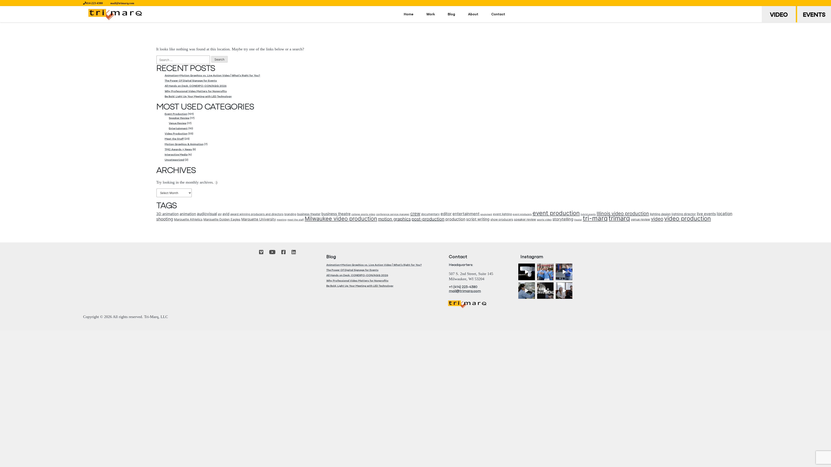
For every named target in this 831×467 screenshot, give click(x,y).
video (657, 219)
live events (706, 213)
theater (578, 219)
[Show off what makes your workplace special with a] (526, 290)
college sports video (363, 214)
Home (408, 14)
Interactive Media (176, 154)
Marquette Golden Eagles (221, 219)
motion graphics (394, 219)
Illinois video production (623, 213)
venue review (640, 219)
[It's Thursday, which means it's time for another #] (564, 272)
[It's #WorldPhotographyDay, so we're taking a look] (545, 272)
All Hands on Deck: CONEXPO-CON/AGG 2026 (196, 86)
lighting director (684, 214)
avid (225, 214)
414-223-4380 (94, 3)
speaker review (525, 219)
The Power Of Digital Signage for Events (191, 80)
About (473, 14)
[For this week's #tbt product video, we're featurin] (526, 272)
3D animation (167, 214)
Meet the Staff (174, 139)
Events (814, 15)
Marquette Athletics (188, 219)
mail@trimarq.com (122, 3)
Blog (451, 14)
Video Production (176, 133)
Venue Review (177, 123)
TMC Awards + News (178, 149)
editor (446, 213)
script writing (478, 219)
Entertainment (178, 128)
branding (290, 214)
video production (687, 218)
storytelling (562, 219)
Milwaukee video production (341, 218)
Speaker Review (179, 118)
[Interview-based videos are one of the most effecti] (564, 290)
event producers (522, 214)
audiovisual (207, 213)
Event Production (176, 114)
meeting (282, 219)
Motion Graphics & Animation (184, 144)
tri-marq (595, 218)
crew (415, 213)
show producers (501, 219)
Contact (498, 14)
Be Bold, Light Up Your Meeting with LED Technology (198, 96)
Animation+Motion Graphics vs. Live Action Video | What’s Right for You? (212, 75)
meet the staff (295, 219)
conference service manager (392, 214)
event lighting (502, 214)
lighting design (660, 214)
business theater (308, 214)
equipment (486, 214)
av (220, 214)
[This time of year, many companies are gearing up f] (545, 290)
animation (188, 214)
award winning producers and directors (256, 214)
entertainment (466, 213)
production (455, 219)
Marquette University (258, 219)
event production (556, 213)
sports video (544, 219)
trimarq (619, 218)
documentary (430, 214)
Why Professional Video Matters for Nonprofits (196, 91)
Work (430, 14)
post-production (428, 219)
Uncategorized (174, 159)
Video (779, 15)
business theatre (336, 213)
